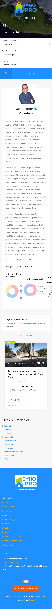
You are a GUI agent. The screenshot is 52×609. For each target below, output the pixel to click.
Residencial (8, 437)
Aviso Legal (8, 545)
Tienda (8, 433)
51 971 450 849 (12, 562)
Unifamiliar (9, 455)
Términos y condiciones (13, 541)
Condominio (10, 444)
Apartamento (10, 440)
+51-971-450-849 (28, 18)
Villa (7, 459)
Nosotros (8, 511)
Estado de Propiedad (10, 40)
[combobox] (26, 45)
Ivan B (31, 600)
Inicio (6, 502)
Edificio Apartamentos (14, 451)
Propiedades (9, 507)
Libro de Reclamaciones (26, 588)
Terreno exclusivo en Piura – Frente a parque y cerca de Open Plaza (26, 374)
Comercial (8, 426)
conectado (27, 324)
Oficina (8, 429)
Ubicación (5, 61)
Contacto (8, 528)
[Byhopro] (26, 12)
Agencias (7, 515)
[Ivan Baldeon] (26, 103)
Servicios (7, 524)
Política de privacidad (12, 536)
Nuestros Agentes (11, 519)
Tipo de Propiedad (9, 51)
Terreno (9, 448)
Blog (6, 532)
